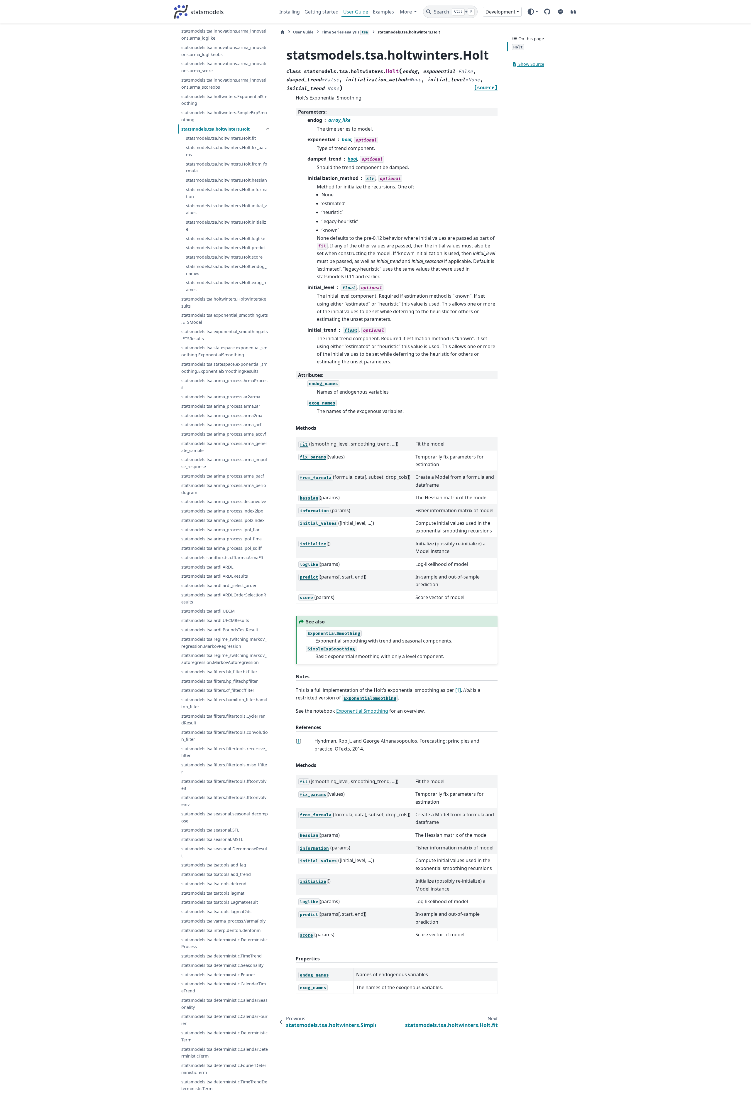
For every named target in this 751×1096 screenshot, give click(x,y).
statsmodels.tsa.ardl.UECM (208, 611)
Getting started (322, 12)
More (406, 12)
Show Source (530, 64)
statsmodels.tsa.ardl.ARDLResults (214, 576)
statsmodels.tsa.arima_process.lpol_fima (221, 539)
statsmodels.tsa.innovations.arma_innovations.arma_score (223, 67)
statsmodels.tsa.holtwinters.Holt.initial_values (226, 209)
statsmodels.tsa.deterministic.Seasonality (222, 965)
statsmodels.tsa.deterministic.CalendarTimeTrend (223, 987)
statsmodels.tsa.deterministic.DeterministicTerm (224, 1036)
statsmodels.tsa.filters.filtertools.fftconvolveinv (223, 801)
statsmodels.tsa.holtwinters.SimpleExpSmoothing (224, 116)
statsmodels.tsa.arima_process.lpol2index (223, 520)
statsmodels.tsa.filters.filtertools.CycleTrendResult (223, 719)
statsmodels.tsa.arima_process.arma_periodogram (223, 489)
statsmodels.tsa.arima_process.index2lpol (223, 511)
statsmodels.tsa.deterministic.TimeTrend (221, 956)
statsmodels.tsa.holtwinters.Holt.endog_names (226, 270)
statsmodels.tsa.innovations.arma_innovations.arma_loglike (223, 34)
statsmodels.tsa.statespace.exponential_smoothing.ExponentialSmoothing (224, 351)
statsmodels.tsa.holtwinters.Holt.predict (226, 247)
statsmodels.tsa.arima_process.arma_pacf (222, 476)
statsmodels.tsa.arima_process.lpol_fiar (220, 529)
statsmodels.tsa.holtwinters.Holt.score (224, 257)
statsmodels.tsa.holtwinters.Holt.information (227, 193)
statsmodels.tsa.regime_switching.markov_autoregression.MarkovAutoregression (223, 658)
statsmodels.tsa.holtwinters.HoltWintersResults (223, 302)
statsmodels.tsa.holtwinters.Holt (215, 129)
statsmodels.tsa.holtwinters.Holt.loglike (225, 238)
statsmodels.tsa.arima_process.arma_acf (221, 425)
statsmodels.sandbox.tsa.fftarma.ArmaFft (222, 557)
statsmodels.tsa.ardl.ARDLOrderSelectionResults (223, 598)
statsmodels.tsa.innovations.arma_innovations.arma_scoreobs (223, 83)
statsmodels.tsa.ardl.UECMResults (215, 620)
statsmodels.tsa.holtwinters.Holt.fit (221, 138)
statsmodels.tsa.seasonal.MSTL (212, 839)
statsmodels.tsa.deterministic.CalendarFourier (224, 1020)
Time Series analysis (345, 32)
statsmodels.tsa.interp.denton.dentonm (221, 930)
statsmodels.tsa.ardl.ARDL (207, 567)
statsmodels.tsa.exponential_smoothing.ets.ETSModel (224, 319)
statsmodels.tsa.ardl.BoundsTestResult (219, 630)
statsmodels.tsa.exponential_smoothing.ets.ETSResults (224, 335)
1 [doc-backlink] (298, 741)
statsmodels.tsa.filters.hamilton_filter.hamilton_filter (224, 703)
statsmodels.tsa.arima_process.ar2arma (220, 396)
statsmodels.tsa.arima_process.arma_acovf (223, 434)
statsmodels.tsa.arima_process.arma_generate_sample (224, 447)
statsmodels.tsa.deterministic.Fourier (218, 974)
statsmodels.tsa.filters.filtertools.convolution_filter (224, 735)
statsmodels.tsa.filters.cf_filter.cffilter (217, 690)
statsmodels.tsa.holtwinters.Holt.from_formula (226, 167)
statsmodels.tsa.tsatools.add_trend (216, 874)
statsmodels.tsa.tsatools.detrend (213, 883)
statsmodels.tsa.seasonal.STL (210, 830)
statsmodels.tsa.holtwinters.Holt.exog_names (226, 286)
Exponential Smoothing (362, 711)
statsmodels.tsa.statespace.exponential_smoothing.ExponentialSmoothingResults (224, 367)
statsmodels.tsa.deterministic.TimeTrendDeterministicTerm (224, 1085)
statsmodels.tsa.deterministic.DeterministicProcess (224, 943)
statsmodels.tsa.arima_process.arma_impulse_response (224, 463)
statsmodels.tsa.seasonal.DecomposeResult (224, 852)
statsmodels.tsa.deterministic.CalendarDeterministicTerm (224, 1052)
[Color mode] (532, 12)
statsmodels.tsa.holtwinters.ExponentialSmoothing (224, 100)
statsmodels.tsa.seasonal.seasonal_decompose (224, 817)
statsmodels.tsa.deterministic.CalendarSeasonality (224, 1003)
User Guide (355, 12)
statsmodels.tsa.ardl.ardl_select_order (219, 585)
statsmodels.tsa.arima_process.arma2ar (220, 406)
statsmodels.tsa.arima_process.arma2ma (221, 415)
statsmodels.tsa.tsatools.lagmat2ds (216, 911)
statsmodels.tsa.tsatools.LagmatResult (219, 902)
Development (500, 12)
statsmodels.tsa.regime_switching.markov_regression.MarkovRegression (223, 642)
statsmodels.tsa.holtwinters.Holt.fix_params (227, 151)
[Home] (282, 32)
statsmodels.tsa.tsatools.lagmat (212, 893)
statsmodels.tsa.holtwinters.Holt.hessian (226, 180)
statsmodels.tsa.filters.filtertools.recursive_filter (224, 752)
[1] (458, 690)
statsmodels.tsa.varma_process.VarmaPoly (223, 921)
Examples (383, 12)
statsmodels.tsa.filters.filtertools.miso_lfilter (224, 768)
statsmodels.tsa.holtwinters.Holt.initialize (226, 225)
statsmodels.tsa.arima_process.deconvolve (223, 501)
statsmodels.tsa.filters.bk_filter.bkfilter (219, 672)
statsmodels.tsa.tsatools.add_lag (213, 865)
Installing (289, 12)
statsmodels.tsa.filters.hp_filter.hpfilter (219, 681)
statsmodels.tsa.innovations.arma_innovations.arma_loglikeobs (223, 51)
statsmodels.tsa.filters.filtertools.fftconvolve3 (223, 784)
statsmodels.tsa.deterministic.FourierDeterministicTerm (223, 1069)
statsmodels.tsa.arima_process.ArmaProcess (224, 384)
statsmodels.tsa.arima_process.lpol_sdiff (221, 548)
